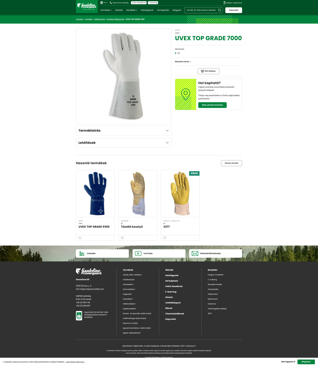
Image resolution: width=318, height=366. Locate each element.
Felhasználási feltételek (170, 346)
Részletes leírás (182, 62)
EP (122, 223)
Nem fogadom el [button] (288, 362)
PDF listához (210, 71)
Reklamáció (213, 294)
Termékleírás (90, 130)
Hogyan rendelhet (215, 275)
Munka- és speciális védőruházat (137, 313)
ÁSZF (210, 313)
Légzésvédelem (129, 309)
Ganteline (87, 6)
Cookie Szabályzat (151, 346)
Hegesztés (127, 294)
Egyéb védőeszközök (131, 333)
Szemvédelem (129, 289)
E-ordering (212, 280)
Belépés (229, 3)
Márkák (119, 10)
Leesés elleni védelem (132, 275)
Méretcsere (213, 299)
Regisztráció (237, 3)
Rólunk (168, 308)
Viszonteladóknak (174, 314)
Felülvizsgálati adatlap (217, 309)
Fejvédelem (128, 299)
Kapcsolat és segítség (120, 2)
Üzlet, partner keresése (212, 105)
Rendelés (130, 10)
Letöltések (87, 142)
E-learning (153, 3)
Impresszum (190, 346)
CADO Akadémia (139, 3)
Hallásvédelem (129, 304)
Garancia (212, 304)
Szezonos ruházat (130, 323)
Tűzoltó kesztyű (132, 226)
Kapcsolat (233, 10)
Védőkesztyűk (99, 19)
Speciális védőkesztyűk (115, 19)
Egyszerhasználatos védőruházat (137, 328)
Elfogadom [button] (306, 362)
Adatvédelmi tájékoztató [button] (75, 362)
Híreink (169, 297)
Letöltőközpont (173, 303)
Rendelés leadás (215, 284)
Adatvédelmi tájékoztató (132, 346)
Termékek (105, 10)
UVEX (177, 33)
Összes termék (231, 163)
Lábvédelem (128, 284)
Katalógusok (147, 10)
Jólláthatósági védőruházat (134, 318)
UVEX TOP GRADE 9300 (94, 226)
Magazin (177, 10)
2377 (166, 226)
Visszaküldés (213, 289)
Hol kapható (163, 10)
